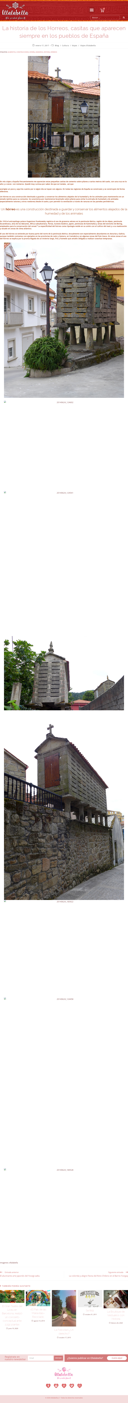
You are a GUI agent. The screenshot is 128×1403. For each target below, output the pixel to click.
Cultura (65, 45)
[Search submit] (124, 17)
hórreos (53, 52)
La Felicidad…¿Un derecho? (64, 1331)
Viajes (74, 45)
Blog (57, 45)
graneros (39, 52)
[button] (92, 10)
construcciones (22, 52)
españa (32, 52)
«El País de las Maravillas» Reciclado (38, 1313)
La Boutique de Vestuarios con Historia (116, 1315)
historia (47, 52)
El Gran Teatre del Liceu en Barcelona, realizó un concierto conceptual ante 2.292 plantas (12, 1315)
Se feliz (90, 1310)
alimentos (12, 52)
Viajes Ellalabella (88, 45)
